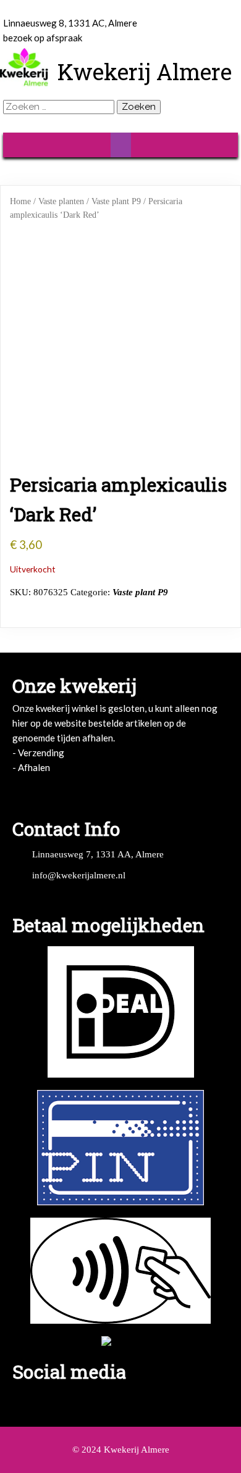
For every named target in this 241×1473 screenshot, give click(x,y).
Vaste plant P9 (116, 201)
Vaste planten (61, 201)
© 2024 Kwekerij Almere (120, 1449)
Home (20, 201)
